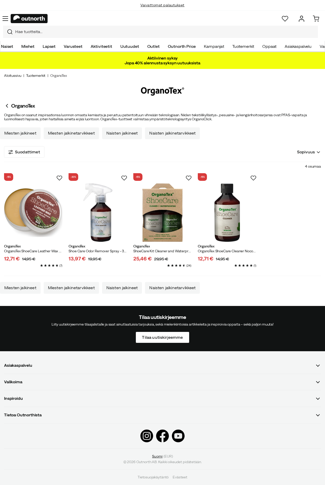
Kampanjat (214, 46)
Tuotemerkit (243, 46)
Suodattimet (27, 152)
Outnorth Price (182, 46)
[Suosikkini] (285, 19)
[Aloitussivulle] (29, 18)
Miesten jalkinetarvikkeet (71, 133)
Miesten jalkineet (20, 133)
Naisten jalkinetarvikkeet (172, 133)
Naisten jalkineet (122, 133)
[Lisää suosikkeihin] (59, 178)
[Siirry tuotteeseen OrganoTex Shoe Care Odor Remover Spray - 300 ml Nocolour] (98, 212)
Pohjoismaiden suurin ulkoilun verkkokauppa (162, 10)
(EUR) (162, 456)
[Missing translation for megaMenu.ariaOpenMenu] (5, 18)
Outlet (153, 46)
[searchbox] (165, 31)
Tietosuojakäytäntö (153, 477)
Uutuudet (129, 46)
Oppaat (269, 46)
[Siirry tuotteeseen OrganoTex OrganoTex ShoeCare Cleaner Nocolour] (227, 212)
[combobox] (160, 32)
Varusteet (73, 46)
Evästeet (180, 477)
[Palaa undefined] (7, 106)
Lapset (49, 46)
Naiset (7, 46)
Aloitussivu (12, 76)
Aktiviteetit (101, 46)
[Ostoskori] (316, 19)
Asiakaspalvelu (298, 46)
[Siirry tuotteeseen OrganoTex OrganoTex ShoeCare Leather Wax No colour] (33, 212)
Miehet (28, 46)
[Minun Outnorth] (301, 18)
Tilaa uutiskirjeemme (162, 337)
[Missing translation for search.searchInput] (8, 32)
